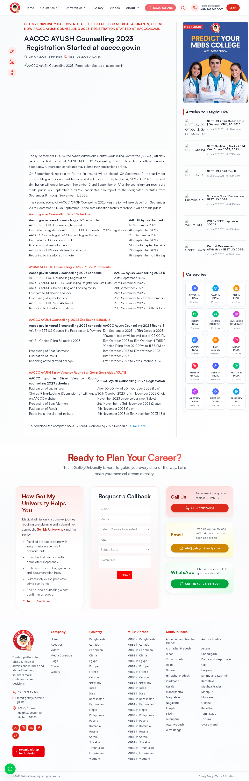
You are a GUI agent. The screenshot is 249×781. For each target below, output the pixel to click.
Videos (115, 8)
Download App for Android (29, 751)
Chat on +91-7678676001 (202, 583)
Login (233, 7)
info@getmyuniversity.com (202, 548)
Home (29, 8)
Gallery (98, 8)
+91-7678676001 (202, 508)
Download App (163, 7)
